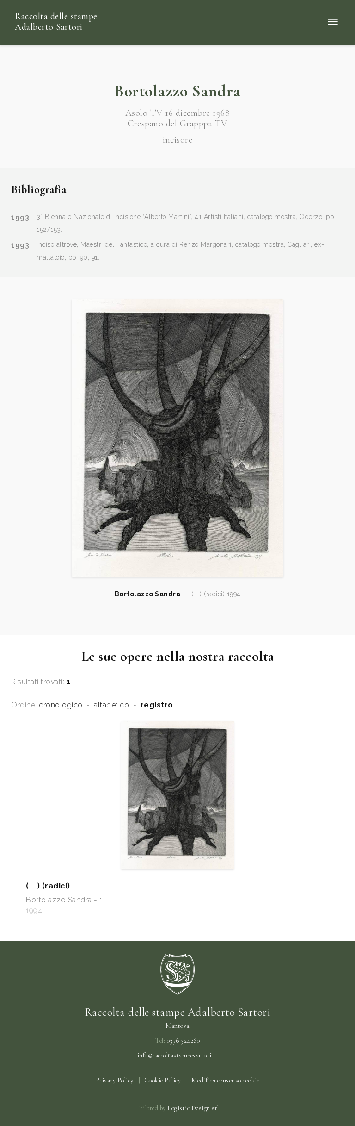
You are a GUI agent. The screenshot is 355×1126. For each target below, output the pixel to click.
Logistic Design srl (193, 1108)
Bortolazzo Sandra (148, 594)
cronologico (61, 705)
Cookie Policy (162, 1080)
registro (157, 705)
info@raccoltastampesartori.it (177, 1055)
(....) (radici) (48, 886)
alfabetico (111, 705)
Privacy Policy (115, 1080)
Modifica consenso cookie (225, 1080)
